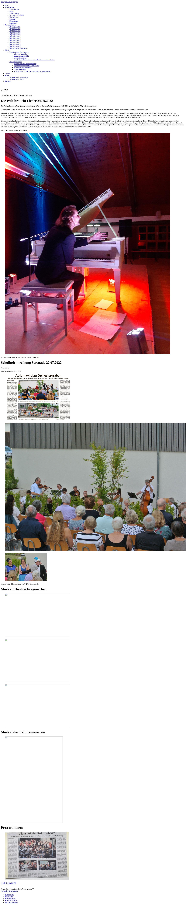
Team (11, 11)
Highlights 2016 (14, 44)
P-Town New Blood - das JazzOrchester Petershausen (32, 71)
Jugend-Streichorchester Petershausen (26, 66)
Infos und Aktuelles (20, 54)
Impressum (13, 23)
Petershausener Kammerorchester (25, 64)
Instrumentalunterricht (21, 56)
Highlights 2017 (14, 42)
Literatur (8, 81)
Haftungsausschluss (12, 900)
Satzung (12, 19)
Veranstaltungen (10, 25)
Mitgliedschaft (14, 9)
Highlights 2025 (14, 29)
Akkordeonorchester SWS (23, 68)
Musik (7, 50)
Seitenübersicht (10, 898)
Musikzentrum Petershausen (19, 52)
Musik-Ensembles (15, 62)
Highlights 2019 (14, 38)
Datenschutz (13, 21)
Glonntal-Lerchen (20, 69)
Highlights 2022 (14, 35)
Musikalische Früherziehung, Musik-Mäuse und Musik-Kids (34, 60)
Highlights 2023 (14, 33)
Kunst (7, 75)
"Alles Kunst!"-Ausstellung (18, 77)
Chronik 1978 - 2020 (16, 15)
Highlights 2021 (14, 36)
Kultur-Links (13, 17)
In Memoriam (14, 13)
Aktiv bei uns (9, 7)
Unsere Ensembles (20, 58)
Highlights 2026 (14, 27)
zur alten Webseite (11, 902)
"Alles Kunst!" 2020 (16, 79)
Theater (7, 73)
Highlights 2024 (14, 31)
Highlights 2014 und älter (18, 48)
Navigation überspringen (9, 2)
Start (6, 5)
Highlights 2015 (14, 46)
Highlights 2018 (14, 40)
